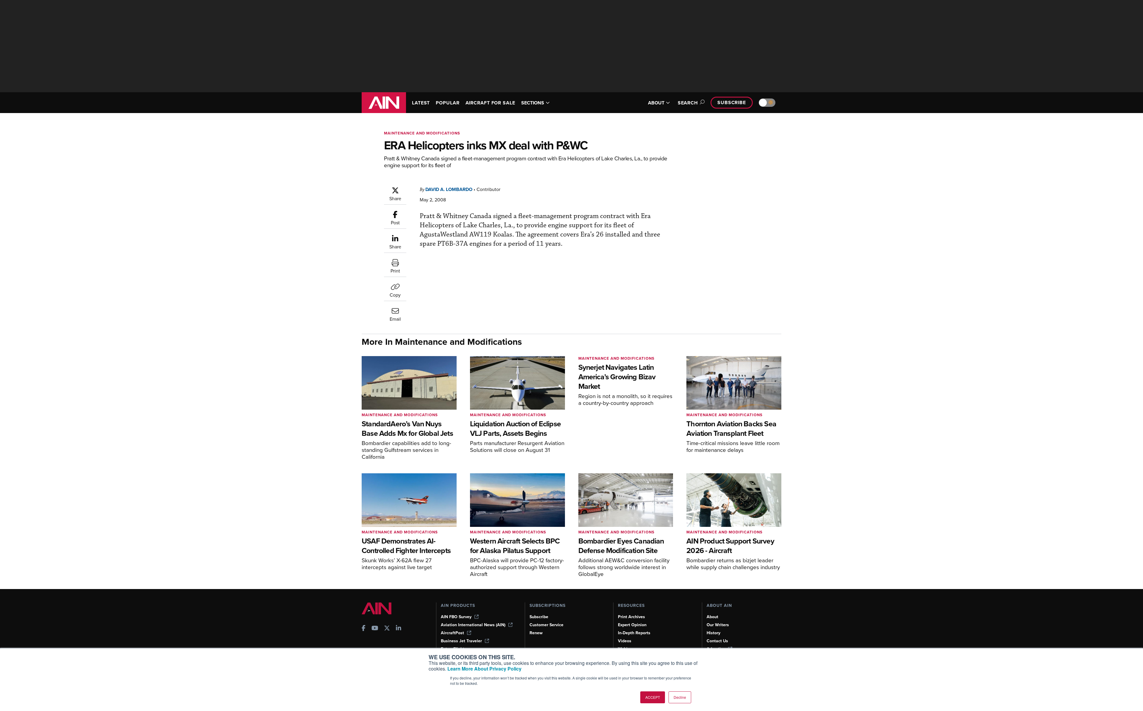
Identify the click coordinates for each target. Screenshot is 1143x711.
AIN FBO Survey (456, 616)
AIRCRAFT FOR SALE (490, 103)
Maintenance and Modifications (422, 133)
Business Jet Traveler (461, 640)
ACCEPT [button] (652, 697)
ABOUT (656, 103)
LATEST (421, 103)
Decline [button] (680, 697)
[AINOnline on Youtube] (374, 628)
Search (688, 103)
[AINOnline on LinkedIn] (398, 628)
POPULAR (447, 103)
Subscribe (731, 102)
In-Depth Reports (634, 632)
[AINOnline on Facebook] (364, 628)
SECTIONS (532, 103)
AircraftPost (452, 632)
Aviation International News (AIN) (473, 624)
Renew (536, 632)
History (713, 632)
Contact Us (717, 640)
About (712, 616)
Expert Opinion (632, 624)
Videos (624, 640)
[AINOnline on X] (387, 628)
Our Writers (718, 624)
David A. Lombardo (448, 189)
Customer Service (546, 624)
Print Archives (631, 616)
